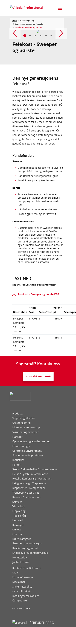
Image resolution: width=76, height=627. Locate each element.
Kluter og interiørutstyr (26, 427)
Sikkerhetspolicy (22, 586)
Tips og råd (19, 515)
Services (17, 501)
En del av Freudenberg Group (30, 552)
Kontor (16, 464)
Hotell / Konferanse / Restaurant (31, 478)
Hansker (17, 436)
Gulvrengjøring (21, 422)
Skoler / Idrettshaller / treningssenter (34, 469)
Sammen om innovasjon (27, 543)
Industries (18, 460)
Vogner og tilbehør (23, 418)
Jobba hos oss (20, 562)
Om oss (16, 529)
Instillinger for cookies (25, 596)
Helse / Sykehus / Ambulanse (30, 474)
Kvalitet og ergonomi (25, 548)
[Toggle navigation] (60, 8)
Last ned (17, 520)
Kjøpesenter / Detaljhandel (28, 488)
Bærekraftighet (21, 538)
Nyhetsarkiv (19, 557)
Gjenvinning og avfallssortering (31, 441)
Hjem (14, 20)
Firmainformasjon (23, 577)
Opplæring (18, 511)
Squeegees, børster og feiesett (29, 24)
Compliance (19, 600)
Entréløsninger (21, 446)
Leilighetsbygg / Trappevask (29, 483)
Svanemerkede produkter (27, 455)
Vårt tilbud (18, 506)
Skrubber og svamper (25, 432)
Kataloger (18, 525)
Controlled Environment (27, 450)
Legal (15, 572)
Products (17, 413)
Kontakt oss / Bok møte (26, 568)
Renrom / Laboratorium (26, 497)
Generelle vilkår (21, 591)
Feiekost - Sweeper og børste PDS (38, 294)
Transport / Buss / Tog (25, 492)
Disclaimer (18, 581)
